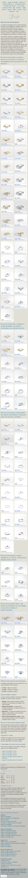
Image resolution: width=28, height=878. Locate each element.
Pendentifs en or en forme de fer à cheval (11, 865)
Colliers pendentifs (5, 860)
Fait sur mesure (20, 6)
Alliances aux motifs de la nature (8, 821)
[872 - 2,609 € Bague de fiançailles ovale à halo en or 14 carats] (20, 618)
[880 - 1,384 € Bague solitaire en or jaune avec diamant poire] (7, 180)
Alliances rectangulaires (6, 824)
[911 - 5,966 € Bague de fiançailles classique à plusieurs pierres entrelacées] (20, 220)
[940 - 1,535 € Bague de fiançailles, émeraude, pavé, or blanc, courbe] (20, 207)
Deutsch (4, 9)
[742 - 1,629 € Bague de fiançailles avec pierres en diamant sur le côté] (7, 274)
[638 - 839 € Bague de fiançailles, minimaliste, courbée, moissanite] (7, 492)
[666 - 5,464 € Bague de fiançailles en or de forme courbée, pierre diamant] (20, 126)
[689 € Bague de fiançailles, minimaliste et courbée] (7, 452)
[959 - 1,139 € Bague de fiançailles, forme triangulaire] (7, 595)
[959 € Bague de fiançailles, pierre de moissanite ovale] (20, 404)
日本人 (17, 11)
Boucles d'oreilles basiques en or (8, 852)
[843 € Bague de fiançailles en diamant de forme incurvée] (20, 568)
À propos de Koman (7, 7)
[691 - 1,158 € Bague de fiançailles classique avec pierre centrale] (20, 506)
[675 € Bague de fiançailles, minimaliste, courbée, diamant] (7, 506)
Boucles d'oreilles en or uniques (8, 855)
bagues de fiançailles (13, 2)
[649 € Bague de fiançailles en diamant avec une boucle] (7, 568)
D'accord (4, 876)
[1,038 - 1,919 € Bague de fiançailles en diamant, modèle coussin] (20, 645)
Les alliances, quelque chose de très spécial (11, 823)
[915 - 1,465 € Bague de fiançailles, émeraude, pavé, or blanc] (7, 220)
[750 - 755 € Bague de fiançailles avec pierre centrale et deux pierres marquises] (7, 363)
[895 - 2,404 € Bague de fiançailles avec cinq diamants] (20, 377)
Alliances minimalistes (6, 816)
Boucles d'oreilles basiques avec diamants (11, 851)
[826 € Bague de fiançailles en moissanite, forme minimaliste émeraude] (7, 301)
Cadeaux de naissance (6, 863)
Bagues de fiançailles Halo (7, 837)
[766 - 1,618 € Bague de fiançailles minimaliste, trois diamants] (20, 363)
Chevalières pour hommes (10, 6)
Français (9, 9)
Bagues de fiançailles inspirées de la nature (11, 835)
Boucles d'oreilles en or (8, 4)
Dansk (24, 9)
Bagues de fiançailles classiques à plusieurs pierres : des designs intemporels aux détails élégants (12, 326)
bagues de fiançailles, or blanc (9, 751)
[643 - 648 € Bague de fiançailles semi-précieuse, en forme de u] (20, 301)
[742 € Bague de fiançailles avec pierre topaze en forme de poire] (7, 315)
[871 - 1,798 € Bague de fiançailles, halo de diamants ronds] (20, 631)
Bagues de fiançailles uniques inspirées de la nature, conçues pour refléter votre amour (13, 558)
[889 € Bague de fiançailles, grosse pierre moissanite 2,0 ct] (20, 247)
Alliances (4, 2)
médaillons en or (5, 866)
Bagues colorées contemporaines (9, 841)
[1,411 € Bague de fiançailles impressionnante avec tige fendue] (7, 261)
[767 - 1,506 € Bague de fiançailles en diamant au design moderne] (7, 288)
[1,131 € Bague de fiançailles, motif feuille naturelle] (20, 581)
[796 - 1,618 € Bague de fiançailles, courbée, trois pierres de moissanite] (7, 390)
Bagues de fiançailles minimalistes (9, 833)
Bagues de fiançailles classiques (8, 830)
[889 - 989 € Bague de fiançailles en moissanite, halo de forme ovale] (7, 658)
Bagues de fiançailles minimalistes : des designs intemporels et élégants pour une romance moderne (13, 415)
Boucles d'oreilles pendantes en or (9, 854)
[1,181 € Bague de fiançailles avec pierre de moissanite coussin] (7, 247)
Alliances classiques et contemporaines (10, 818)
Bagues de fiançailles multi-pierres (9, 832)
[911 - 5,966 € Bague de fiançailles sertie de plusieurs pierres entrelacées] (7, 234)
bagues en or (22, 2)
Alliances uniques (5, 819)
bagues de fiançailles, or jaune (9, 753)
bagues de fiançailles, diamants (9, 754)
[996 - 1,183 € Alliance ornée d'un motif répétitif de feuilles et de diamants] (7, 581)
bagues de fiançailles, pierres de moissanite (12, 760)
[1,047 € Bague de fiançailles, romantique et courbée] (20, 595)
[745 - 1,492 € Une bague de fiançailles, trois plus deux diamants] (7, 377)
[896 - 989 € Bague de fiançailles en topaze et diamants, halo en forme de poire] (20, 658)
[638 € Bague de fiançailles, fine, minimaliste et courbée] (20, 438)
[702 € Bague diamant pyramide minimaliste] (20, 533)
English (24, 7)
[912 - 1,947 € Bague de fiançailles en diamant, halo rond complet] (7, 645)
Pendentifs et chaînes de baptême (9, 862)
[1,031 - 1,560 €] (20, 153)
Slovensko (18, 7)
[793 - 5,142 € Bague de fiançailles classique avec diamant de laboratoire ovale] (20, 166)
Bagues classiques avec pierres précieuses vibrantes (13, 843)
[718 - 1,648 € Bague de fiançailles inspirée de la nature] (20, 261)
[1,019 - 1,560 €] (7, 153)
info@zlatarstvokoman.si (7, 771)
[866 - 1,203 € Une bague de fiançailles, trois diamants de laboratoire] (7, 404)
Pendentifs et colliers (20, 4)
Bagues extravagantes (6, 846)
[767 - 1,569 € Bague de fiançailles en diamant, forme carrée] (20, 288)
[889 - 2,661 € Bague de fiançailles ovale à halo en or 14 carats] (7, 618)
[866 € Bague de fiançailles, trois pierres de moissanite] (20, 390)
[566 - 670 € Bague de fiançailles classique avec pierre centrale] (7, 547)
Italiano (14, 9)
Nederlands (12, 11)
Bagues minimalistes (5, 844)
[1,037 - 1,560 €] (7, 166)
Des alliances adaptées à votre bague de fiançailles (13, 826)
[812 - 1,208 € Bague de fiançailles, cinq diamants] (20, 350)
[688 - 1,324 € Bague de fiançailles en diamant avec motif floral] (20, 274)
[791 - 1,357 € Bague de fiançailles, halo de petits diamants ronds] (7, 631)
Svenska (20, 9)
